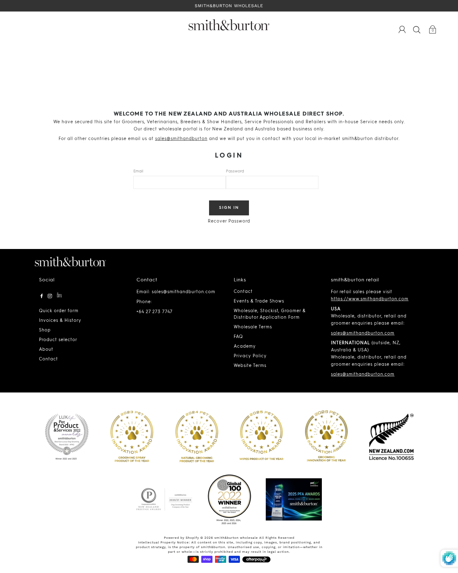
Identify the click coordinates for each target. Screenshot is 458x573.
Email (138, 171)
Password (235, 171)
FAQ (238, 337)
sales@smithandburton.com (362, 333)
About (46, 349)
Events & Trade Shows (259, 301)
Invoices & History (60, 320)
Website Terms (250, 366)
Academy (245, 346)
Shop (45, 330)
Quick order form (59, 311)
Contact (48, 359)
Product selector (58, 340)
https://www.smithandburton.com (369, 299)
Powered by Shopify (181, 537)
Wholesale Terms (253, 327)
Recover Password (229, 221)
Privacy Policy (250, 356)
